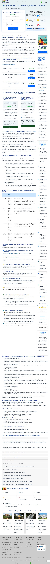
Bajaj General (8, 35)
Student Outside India (18, 552)
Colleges (15, 544)
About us (39, 541)
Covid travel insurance (6, 554)
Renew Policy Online (29, 542)
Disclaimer (39, 539)
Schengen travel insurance (7, 545)
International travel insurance (5, 540)
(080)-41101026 (20, 563)
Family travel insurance (6, 549)
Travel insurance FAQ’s (29, 539)
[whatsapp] (41, 1)
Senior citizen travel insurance (6, 552)
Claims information (29, 547)
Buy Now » (10, 127)
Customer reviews (28, 546)
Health (26, 1)
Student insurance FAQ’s (30, 541)
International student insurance (18, 540)
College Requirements (18, 545)
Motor (30, 1)
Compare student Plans (18, 550)
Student (22, 1)
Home (16, 1)
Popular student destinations (17, 548)
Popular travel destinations (7, 547)
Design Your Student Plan (18, 542)
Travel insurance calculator (7, 544)
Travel (18, 1)
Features (33, 1)
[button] (39, 305)
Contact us (39, 542)
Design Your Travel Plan (6, 542)
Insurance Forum (17, 554)
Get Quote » (31, 70)
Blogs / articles (28, 544)
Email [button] (26, 563)
